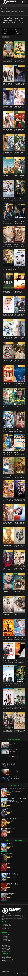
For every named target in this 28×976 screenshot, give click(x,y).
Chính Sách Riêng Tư (8, 960)
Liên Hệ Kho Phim (7, 957)
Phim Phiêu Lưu (6, 937)
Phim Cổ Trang (6, 928)
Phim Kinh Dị (6, 930)
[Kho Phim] (9, 2)
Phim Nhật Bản (6, 949)
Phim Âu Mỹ (6, 945)
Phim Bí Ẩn (6, 939)
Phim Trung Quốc (7, 948)
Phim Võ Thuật (6, 927)
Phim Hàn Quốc (6, 946)
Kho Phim (4, 915)
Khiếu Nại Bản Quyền (8, 961)
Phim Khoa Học (6, 936)
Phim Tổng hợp (6, 951)
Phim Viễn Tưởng (7, 934)
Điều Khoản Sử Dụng (8, 959)
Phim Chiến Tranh (7, 924)
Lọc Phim (5, 37)
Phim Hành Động (7, 925)
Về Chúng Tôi (6, 956)
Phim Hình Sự (6, 940)
